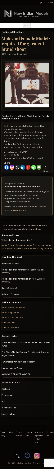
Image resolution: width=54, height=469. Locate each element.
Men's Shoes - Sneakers (13, 245)
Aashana (6, 263)
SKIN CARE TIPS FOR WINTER (16, 374)
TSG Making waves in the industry (18, 361)
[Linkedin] (22, 167)
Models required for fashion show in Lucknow (23, 278)
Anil (3, 401)
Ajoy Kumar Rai (9, 407)
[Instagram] (12, 167)
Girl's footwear (25, 248)
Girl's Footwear (9, 322)
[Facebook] (6, 167)
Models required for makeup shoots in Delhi (23, 269)
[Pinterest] (28, 167)
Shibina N (6, 294)
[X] (17, 167)
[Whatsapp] (33, 167)
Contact (49, 2)
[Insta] (37, 460)
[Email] (39, 167)
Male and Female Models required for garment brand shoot (26, 43)
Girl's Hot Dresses (10, 327)
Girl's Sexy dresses (42, 248)
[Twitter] (17, 460)
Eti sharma (7, 395)
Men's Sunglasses (35, 245)
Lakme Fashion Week (12, 368)
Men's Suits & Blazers (12, 317)
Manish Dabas (8, 414)
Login (40, 2)
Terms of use (34, 229)
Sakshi (5, 288)
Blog (11, 432)
